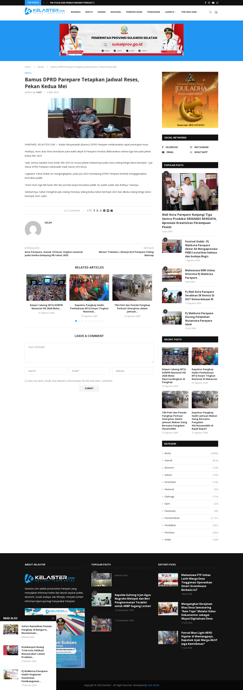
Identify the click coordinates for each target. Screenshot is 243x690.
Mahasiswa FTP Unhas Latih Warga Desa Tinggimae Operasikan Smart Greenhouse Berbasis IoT (196, 582)
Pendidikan (153, 12)
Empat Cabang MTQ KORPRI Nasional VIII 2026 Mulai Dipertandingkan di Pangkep (174, 376)
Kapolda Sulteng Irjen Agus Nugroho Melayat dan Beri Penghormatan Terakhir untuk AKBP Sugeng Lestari (133, 600)
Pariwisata (191, 510)
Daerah (102, 12)
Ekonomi (191, 467)
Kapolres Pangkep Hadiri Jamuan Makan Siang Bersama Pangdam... (87, 2)
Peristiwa (191, 532)
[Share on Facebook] (94, 210)
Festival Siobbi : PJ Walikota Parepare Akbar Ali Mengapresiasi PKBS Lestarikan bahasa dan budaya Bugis (201, 249)
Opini (191, 503)
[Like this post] (90, 210)
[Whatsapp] (217, 2)
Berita (89, 12)
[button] (43, 2)
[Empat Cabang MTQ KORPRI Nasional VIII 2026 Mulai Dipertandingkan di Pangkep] (46, 287)
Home (28, 66)
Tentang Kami (189, 12)
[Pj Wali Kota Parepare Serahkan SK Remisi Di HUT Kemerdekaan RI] (172, 296)
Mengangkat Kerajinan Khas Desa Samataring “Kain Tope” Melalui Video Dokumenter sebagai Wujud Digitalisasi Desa (198, 611)
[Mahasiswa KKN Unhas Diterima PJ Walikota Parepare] (172, 275)
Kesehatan (191, 482)
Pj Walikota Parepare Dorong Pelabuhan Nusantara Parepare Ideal (199, 318)
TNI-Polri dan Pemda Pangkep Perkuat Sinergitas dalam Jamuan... (132, 308)
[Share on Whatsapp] (101, 210)
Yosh (149, 685)
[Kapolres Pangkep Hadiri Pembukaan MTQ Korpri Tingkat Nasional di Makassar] (89, 287)
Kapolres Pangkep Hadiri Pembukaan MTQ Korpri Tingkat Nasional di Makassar (204, 374)
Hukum (191, 474)
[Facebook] (205, 2)
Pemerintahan (134, 12)
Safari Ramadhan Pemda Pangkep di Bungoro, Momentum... (36, 629)
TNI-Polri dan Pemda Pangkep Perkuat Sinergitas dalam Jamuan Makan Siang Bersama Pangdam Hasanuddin (174, 420)
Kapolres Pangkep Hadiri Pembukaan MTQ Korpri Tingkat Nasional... (89, 308)
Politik (191, 539)
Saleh (39, 92)
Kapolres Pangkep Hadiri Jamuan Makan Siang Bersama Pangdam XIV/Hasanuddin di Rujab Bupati (204, 420)
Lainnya (169, 12)
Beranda (76, 12)
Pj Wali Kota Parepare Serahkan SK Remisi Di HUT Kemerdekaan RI (199, 295)
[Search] (210, 12)
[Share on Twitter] (97, 210)
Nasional (116, 12)
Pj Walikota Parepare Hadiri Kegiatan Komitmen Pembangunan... (34, 676)
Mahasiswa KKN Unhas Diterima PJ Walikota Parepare (200, 274)
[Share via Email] (111, 210)
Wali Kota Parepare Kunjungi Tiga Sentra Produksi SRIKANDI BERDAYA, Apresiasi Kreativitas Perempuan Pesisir (189, 221)
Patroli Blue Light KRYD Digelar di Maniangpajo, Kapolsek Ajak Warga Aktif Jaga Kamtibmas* (199, 638)
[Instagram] (209, 2)
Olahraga (191, 496)
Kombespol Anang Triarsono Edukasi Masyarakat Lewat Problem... (33, 652)
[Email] (213, 2)
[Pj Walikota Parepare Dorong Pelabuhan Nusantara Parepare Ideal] (172, 318)
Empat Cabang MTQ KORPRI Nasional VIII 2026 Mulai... (46, 306)
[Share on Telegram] (104, 210)
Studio (155, 685)
